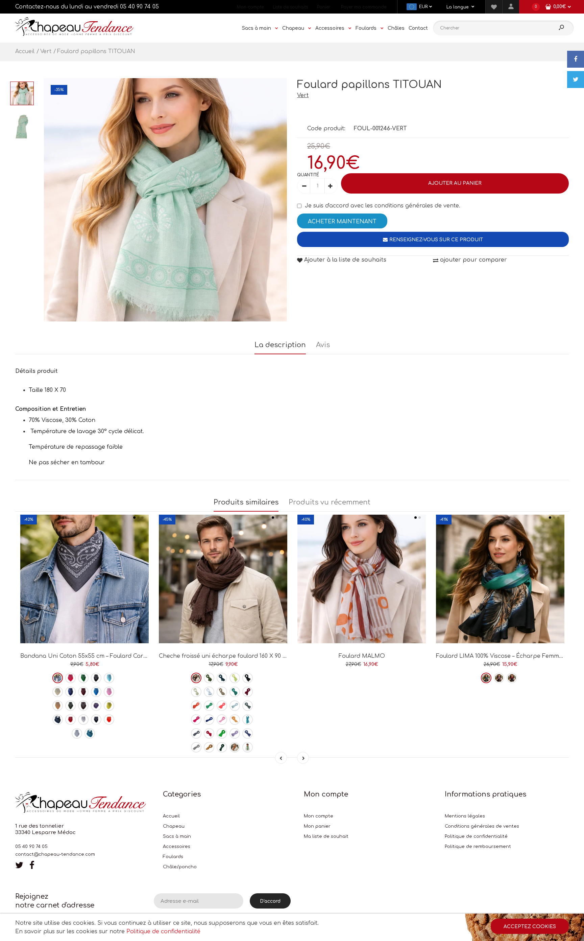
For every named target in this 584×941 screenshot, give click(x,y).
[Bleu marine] (96, 719)
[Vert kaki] (70, 705)
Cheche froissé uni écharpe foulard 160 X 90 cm (225, 656)
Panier (323, 7)
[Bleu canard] (234, 692)
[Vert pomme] (222, 733)
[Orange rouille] (196, 705)
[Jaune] (109, 705)
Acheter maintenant (342, 222)
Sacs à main (177, 836)
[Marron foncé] (196, 678)
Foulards (173, 856)
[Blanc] (83, 719)
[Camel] (57, 705)
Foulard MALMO (362, 656)
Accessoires (176, 846)
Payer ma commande (363, 7)
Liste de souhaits (290, 7)
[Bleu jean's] (57, 719)
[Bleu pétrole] (89, 733)
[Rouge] (70, 719)
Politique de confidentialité (476, 836)
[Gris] (57, 678)
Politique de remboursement (478, 846)
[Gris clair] (77, 733)
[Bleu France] (209, 719)
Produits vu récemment (329, 502)
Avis (323, 345)
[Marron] (83, 705)
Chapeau (174, 826)
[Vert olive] (247, 747)
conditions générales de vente (416, 206)
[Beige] (57, 692)
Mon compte (250, 7)
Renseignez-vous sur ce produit (436, 239)
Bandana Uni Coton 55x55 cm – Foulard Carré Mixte (93, 656)
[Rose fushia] (196, 719)
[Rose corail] (222, 705)
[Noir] (96, 678)
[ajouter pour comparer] (84, 619)
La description (280, 345)
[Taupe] (222, 692)
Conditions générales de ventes (482, 826)
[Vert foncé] (222, 747)
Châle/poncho (180, 867)
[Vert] (83, 678)
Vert (303, 95)
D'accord (270, 901)
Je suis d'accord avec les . (382, 206)
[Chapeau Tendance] (74, 34)
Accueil (171, 816)
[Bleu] (247, 733)
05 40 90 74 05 (139, 7)
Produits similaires (246, 502)
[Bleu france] (70, 692)
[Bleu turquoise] (96, 692)
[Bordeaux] (83, 692)
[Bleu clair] (109, 678)
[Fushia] (70, 678)
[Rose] (109, 692)
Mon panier (317, 826)
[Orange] (109, 719)
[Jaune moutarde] (209, 747)
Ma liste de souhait (326, 836)
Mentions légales (465, 816)
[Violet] (96, 705)
